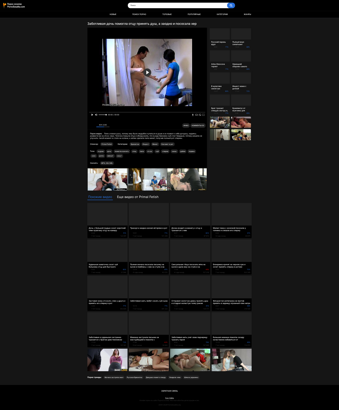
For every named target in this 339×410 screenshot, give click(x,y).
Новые (113, 14)
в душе (101, 151)
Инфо (186, 125)
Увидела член (175, 377)
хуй (157, 151)
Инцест (146, 144)
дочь (109, 151)
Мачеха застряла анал (114, 377)
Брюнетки (135, 144)
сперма (165, 151)
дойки (182, 151)
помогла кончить (122, 151)
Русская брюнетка (134, 377)
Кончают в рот (167, 144)
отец (134, 151)
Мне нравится (90, 125)
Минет (155, 144)
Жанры (247, 14)
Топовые (167, 14)
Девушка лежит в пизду (156, 377)
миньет (110, 156)
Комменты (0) (198, 125)
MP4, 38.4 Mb (107, 163)
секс (94, 156)
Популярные (194, 14)
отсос (149, 151)
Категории (222, 14)
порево (192, 151)
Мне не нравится (93, 125)
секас (174, 151)
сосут (119, 156)
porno (101, 156)
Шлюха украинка (191, 377)
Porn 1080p (169, 398)
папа (142, 151)
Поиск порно (139, 14)
